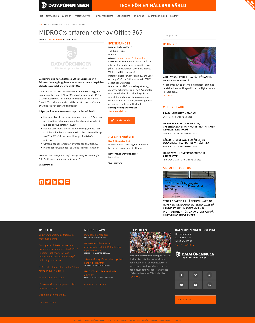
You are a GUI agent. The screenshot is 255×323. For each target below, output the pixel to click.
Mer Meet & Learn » (95, 284)
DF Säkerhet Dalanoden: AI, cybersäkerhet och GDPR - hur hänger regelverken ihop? (189, 126)
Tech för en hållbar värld (51, 277)
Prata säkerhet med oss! (179, 113)
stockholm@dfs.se (117, 111)
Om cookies (135, 320)
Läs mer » (168, 95)
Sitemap (168, 320)
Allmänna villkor (149, 320)
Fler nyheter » (47, 302)
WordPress (104, 320)
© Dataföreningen (81, 320)
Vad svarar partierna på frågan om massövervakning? (187, 78)
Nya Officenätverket (119, 141)
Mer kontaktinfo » (185, 245)
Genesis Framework (120, 320)
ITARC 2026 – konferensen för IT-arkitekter (184, 154)
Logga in (177, 320)
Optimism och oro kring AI (52, 294)
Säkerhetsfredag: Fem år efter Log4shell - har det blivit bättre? (186, 141)
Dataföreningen (65, 5)
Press (161, 320)
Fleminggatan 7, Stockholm (131, 58)
